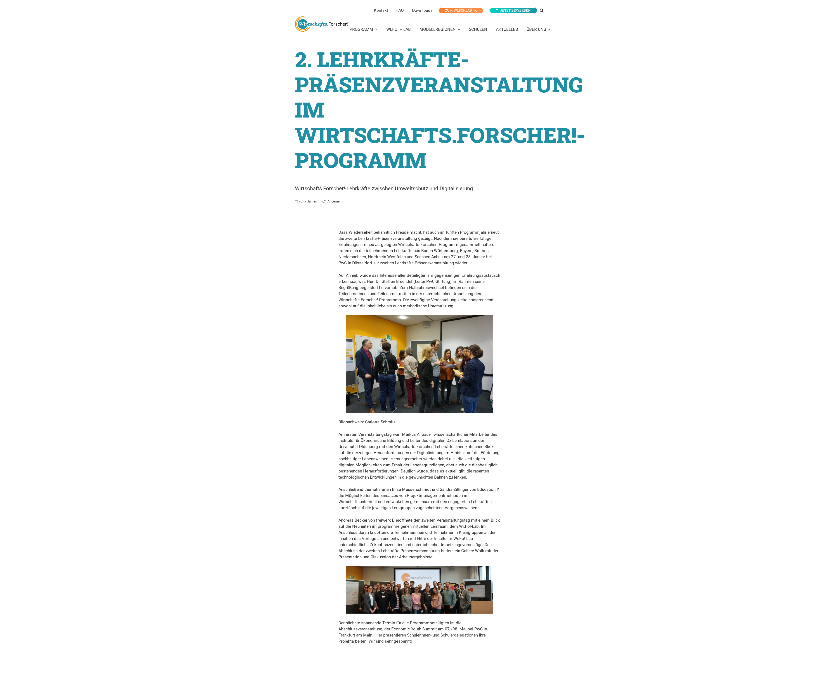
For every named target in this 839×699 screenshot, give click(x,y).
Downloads (422, 10)
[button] (541, 10)
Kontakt (381, 10)
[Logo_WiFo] (321, 24)
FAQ (400, 10)
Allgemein (335, 201)
